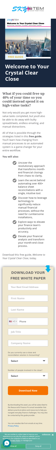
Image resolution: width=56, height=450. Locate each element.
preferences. (46, 434)
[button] (7, 443)
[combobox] (13, 321)
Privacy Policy (13, 425)
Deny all (38, 446)
